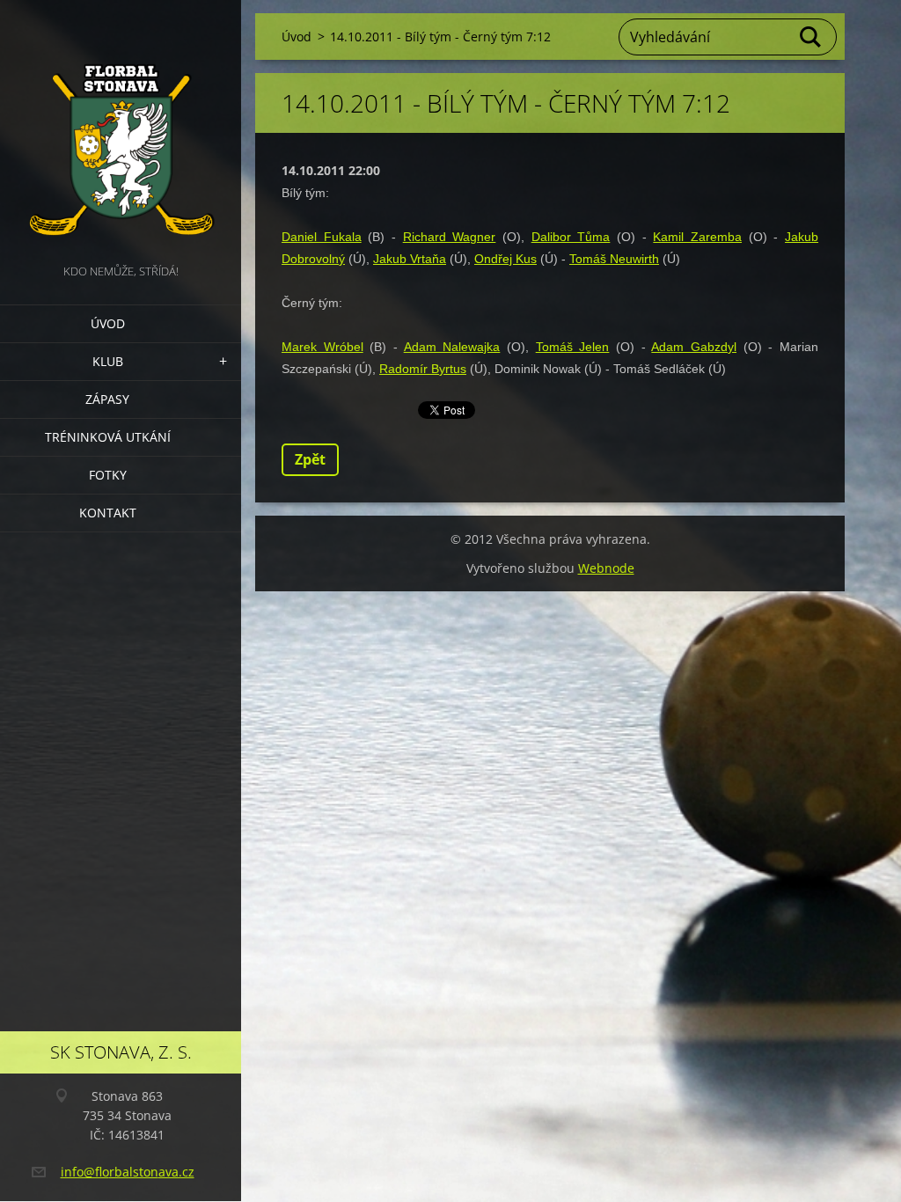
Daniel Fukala (322, 237)
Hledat (811, 37)
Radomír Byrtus (422, 369)
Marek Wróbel (322, 347)
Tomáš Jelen (573, 347)
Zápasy (107, 399)
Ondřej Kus (505, 259)
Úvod (108, 323)
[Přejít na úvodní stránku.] (120, 130)
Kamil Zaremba (697, 237)
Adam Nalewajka (452, 347)
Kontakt (107, 512)
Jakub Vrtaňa (409, 259)
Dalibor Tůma (571, 237)
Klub (107, 361)
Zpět (310, 459)
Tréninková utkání (108, 437)
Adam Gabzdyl (693, 347)
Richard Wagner (449, 237)
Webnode (606, 568)
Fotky (108, 474)
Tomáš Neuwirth (614, 259)
